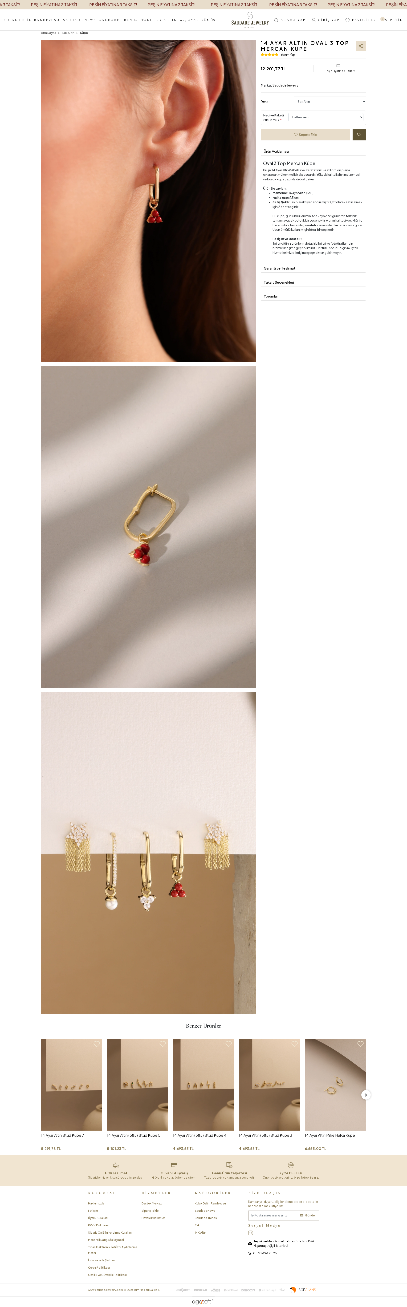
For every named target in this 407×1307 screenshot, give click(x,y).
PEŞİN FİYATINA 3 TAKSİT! (55, 4)
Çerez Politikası (99, 1267)
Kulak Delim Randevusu (210, 1203)
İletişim (93, 1210)
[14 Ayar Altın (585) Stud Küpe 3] (203, 1085)
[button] (32, 20)
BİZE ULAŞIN (264, 1193)
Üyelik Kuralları (98, 1218)
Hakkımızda (96, 1203)
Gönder (310, 1215)
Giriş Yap (328, 20)
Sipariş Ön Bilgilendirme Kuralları (110, 1232)
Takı (197, 1225)
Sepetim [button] (392, 20)
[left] (41, 1095)
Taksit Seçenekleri (279, 282)
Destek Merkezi (152, 1203)
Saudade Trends (206, 1218)
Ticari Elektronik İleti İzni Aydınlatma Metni (112, 1250)
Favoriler (364, 20)
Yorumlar (271, 296)
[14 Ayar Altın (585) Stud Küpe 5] (71, 1085)
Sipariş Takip (150, 1210)
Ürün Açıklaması (276, 151)
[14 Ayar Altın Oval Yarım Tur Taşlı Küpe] (335, 1069)
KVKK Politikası (98, 1225)
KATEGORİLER (213, 1193)
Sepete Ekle (308, 134)
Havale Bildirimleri (154, 1218)
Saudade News (205, 1210)
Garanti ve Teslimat (279, 268)
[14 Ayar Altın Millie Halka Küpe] (269, 1085)
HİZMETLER (157, 1193)
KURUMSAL (102, 1193)
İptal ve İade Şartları (101, 1260)
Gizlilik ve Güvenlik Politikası (107, 1275)
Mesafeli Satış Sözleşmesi (106, 1240)
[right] (366, 1095)
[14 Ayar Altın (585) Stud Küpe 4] (137, 1085)
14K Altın (201, 1232)
